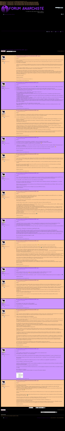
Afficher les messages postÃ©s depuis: (24, 407)
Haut (63, 152)
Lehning (18, 83)
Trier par (34, 407)
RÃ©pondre (2, 409)
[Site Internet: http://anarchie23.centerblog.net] (4, 62)
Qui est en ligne (3, 414)
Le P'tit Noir (53, 31)
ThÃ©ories (13, 14)
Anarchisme (9, 14)
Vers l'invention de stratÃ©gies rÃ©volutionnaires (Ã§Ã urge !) (14, 49)
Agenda (50, 31)
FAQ (47, 31)
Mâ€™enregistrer (58, 31)
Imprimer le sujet (61, 14)
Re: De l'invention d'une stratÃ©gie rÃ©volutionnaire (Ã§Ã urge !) (27, 82)
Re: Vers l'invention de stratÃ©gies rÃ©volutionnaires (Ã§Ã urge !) (27, 110)
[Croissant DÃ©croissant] (42, 407)
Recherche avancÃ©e (60, 8)
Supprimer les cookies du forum (46, 417)
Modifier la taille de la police (63, 14)
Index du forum (6, 14)
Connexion (62, 31)
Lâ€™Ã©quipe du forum (39, 417)
